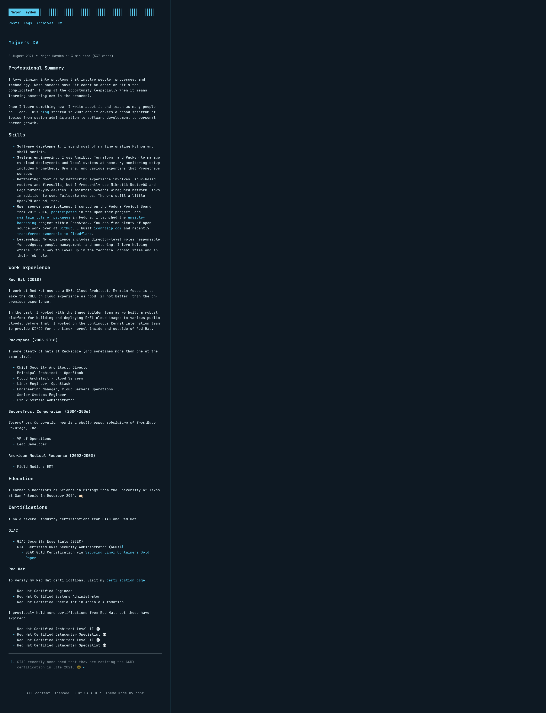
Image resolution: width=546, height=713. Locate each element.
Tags (28, 23)
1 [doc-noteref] (122, 546)
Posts (14, 23)
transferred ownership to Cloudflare (54, 234)
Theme (111, 693)
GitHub (66, 228)
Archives (45, 23)
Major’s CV (23, 42)
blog (45, 112)
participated (64, 212)
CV (60, 23)
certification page (126, 580)
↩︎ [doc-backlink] (84, 667)
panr (139, 693)
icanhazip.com (108, 228)
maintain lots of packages (43, 217)
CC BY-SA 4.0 (84, 693)
